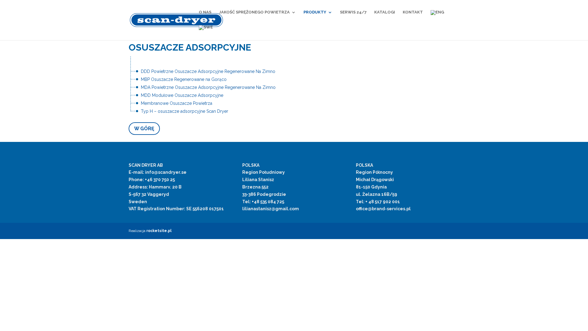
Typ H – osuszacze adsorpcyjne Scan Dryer (184, 111)
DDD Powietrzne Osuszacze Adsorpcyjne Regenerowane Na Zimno (208, 71)
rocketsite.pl (159, 231)
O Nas (205, 12)
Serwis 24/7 (353, 12)
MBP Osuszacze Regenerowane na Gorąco (184, 79)
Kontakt (413, 12)
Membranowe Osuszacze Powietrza (176, 103)
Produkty (314, 12)
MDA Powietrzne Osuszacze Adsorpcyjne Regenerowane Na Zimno (208, 87)
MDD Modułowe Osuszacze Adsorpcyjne (182, 95)
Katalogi (384, 12)
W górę (144, 128)
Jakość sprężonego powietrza (254, 12)
